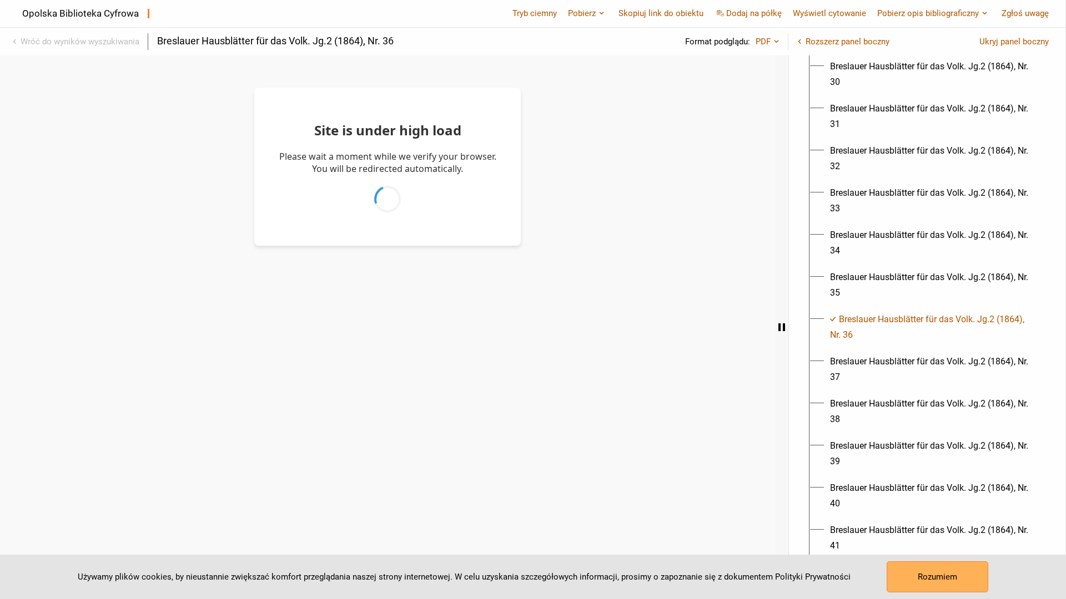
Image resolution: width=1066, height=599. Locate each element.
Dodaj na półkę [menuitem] (754, 13)
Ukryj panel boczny (1014, 42)
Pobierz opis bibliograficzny (928, 13)
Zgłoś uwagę (1025, 13)
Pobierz (582, 13)
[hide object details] (781, 327)
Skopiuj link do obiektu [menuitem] (661, 13)
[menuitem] (933, 74)
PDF (763, 42)
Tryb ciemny (534, 13)
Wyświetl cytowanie (829, 13)
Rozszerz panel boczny (847, 42)
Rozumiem (937, 577)
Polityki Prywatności (813, 577)
